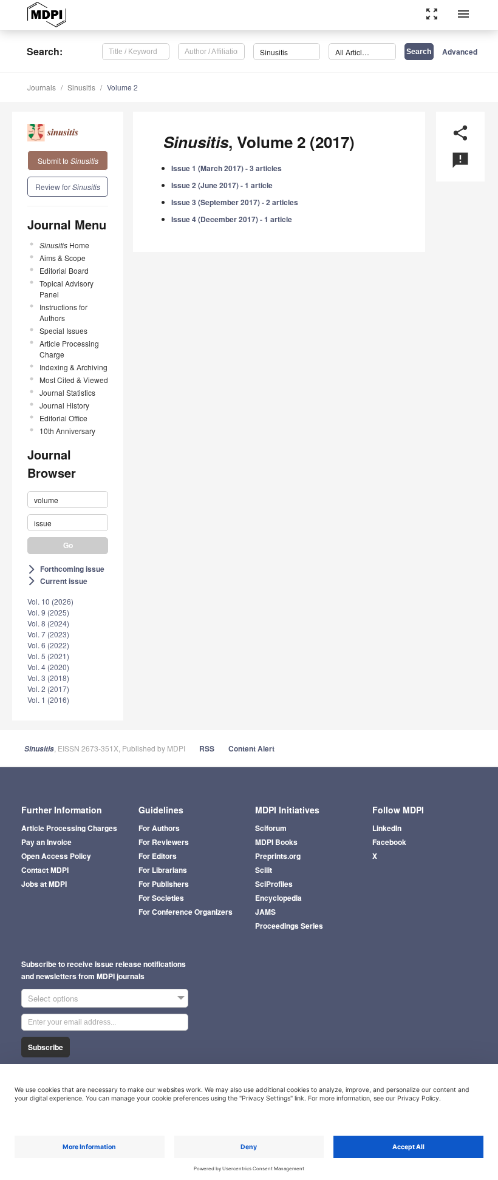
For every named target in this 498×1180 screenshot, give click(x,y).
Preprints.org (278, 855)
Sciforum (271, 827)
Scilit (263, 869)
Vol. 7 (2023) (48, 634)
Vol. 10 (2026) (50, 601)
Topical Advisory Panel (66, 288)
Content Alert (251, 748)
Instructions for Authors (63, 312)
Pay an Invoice (46, 841)
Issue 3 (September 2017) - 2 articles (234, 202)
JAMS (265, 911)
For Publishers (163, 883)
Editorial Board (64, 270)
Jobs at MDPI (44, 883)
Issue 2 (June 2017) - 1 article (222, 185)
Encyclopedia (278, 897)
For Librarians (162, 869)
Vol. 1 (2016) (48, 699)
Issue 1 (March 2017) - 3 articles (226, 168)
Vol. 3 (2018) (48, 678)
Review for (67, 186)
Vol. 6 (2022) (48, 645)
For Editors (157, 855)
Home (64, 245)
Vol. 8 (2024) (48, 623)
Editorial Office (63, 418)
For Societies (161, 897)
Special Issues (63, 330)
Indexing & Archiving (73, 367)
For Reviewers (163, 841)
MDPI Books (276, 841)
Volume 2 (122, 87)
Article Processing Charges (69, 827)
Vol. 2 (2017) (48, 688)
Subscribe (45, 1047)
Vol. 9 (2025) (48, 612)
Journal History (64, 405)
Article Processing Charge (69, 348)
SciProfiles (274, 883)
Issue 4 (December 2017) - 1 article (231, 219)
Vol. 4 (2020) (48, 667)
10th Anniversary (67, 431)
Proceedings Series (289, 925)
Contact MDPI (45, 869)
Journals (41, 87)
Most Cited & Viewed (73, 380)
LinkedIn (386, 827)
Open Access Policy (56, 855)
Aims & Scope (62, 258)
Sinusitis (81, 87)
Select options (53, 998)
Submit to (68, 160)
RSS (206, 748)
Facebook (389, 841)
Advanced (459, 51)
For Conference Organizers (185, 911)
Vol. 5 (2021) (48, 656)
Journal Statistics (67, 392)
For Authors (159, 827)
